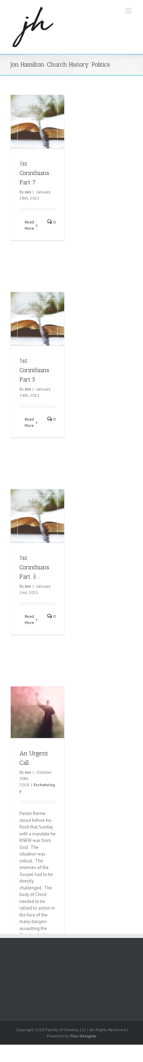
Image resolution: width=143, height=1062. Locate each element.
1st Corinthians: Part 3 (35, 567)
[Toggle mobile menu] (129, 10)
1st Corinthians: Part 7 (35, 173)
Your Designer (83, 1035)
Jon (28, 191)
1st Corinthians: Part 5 (35, 370)
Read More (29, 225)
